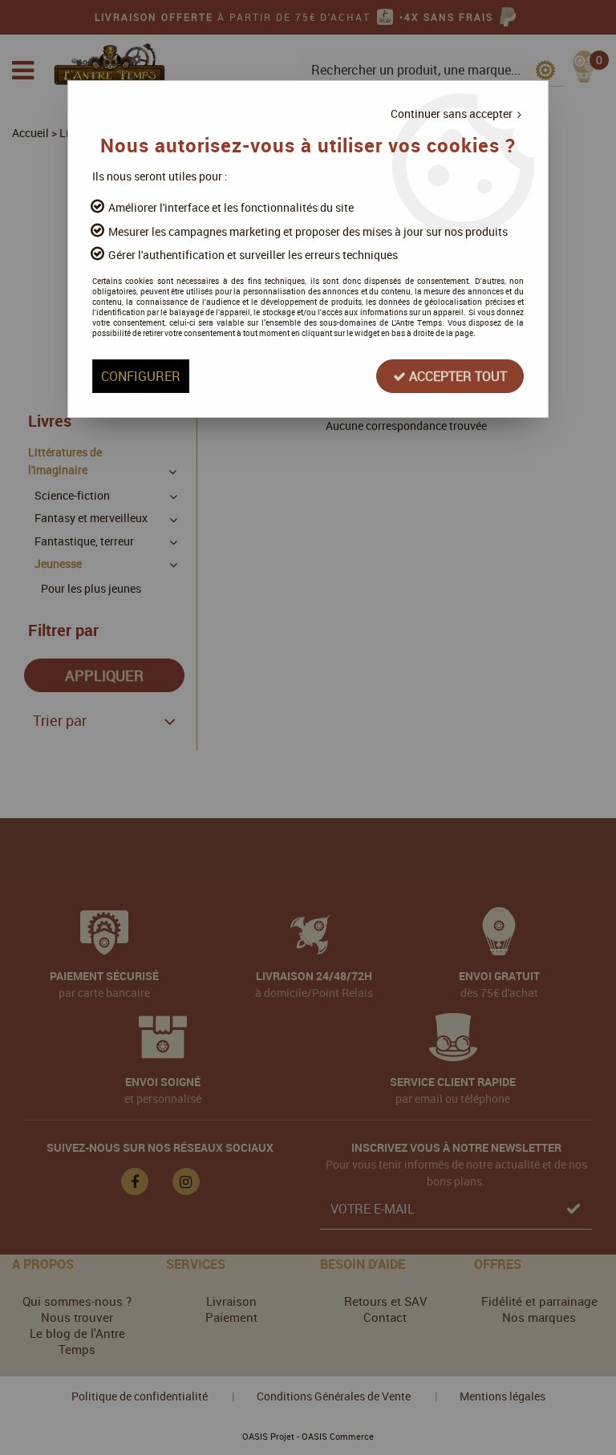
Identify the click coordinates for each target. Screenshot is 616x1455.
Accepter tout (456, 376)
